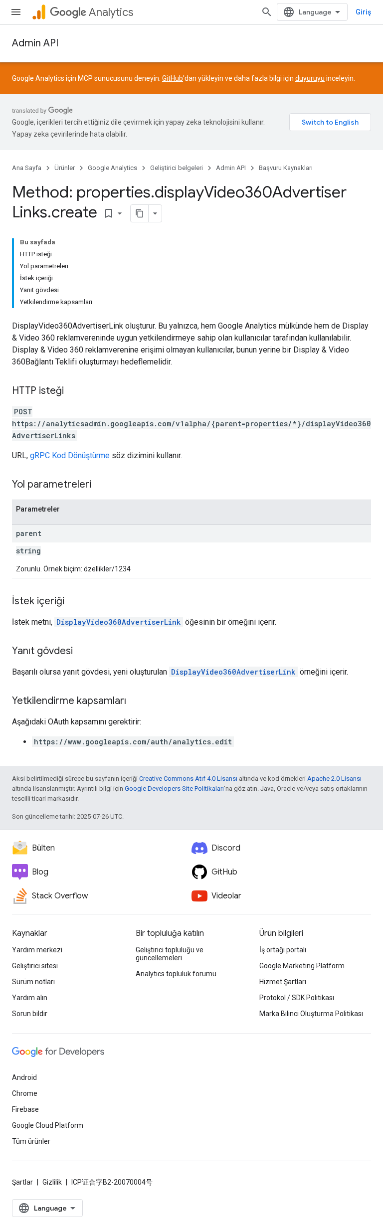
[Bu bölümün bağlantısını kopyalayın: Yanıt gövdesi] (83, 652)
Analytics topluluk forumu (176, 974)
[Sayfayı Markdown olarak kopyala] (140, 213)
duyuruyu (310, 78)
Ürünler (64, 168)
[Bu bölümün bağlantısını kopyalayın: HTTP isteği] (74, 391)
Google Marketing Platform (302, 966)
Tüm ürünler (31, 1141)
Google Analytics (112, 168)
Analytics (111, 12)
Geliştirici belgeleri (176, 168)
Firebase (25, 1109)
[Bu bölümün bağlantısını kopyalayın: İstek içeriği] (74, 602)
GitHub (172, 78)
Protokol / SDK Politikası (296, 998)
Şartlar (22, 1182)
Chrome (24, 1093)
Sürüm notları (33, 982)
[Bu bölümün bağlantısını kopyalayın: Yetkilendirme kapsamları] (136, 701)
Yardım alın (29, 998)
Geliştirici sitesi (35, 966)
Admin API (35, 43)
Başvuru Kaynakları (286, 168)
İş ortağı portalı (282, 950)
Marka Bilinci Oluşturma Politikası (311, 1014)
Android (24, 1077)
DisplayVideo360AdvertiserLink (118, 622)
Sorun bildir (29, 1014)
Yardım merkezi (37, 950)
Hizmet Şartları (282, 982)
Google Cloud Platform (47, 1125)
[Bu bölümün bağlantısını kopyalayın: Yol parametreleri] (101, 485)
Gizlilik (52, 1182)
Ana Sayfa (26, 168)
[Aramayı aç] (267, 12)
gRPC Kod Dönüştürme (70, 455)
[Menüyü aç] (16, 12)
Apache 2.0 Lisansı (334, 778)
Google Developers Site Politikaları (174, 788)
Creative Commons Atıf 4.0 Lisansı (188, 778)
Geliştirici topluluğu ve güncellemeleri (169, 954)
